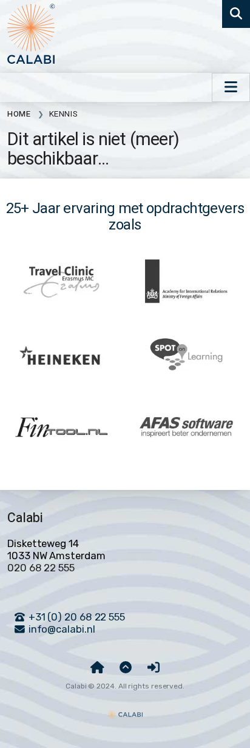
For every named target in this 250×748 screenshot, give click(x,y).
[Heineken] (61, 354)
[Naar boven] (126, 667)
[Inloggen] (153, 667)
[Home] (97, 667)
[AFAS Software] (186, 427)
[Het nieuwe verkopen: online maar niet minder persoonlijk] (31, 35)
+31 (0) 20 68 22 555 (75, 617)
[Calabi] (125, 709)
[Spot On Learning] (186, 354)
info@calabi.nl (60, 629)
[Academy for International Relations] (186, 282)
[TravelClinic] (61, 282)
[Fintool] (61, 427)
